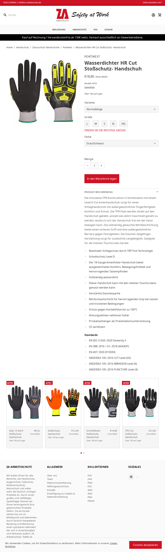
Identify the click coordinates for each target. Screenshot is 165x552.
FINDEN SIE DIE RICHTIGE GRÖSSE (105, 130)
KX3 (90, 486)
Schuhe (109, 29)
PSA (95, 29)
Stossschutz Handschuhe (45, 47)
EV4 (90, 475)
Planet (91, 500)
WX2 (90, 493)
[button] (81, 453)
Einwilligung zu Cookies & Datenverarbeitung (61, 495)
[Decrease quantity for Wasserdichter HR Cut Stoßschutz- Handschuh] (87, 165)
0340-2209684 (9, 2)
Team (50, 479)
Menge (88, 159)
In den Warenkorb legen (102, 178)
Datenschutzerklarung (59, 482)
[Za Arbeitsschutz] (82, 15)
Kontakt (51, 490)
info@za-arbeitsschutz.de (29, 2)
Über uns (52, 475)
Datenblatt (89, 87)
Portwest (67, 47)
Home (9, 47)
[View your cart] (160, 15)
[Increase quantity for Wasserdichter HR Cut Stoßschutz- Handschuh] (101, 165)
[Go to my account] (153, 15)
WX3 (90, 490)
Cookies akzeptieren (145, 545)
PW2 (90, 497)
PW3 (90, 482)
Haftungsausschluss (58, 486)
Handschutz (80, 29)
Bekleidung (59, 29)
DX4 (90, 479)
